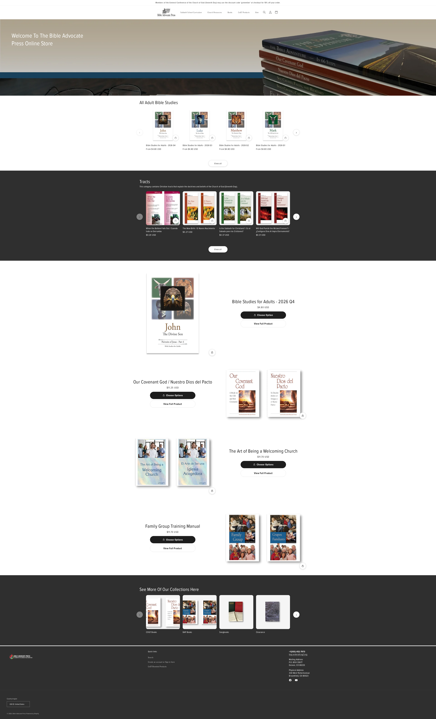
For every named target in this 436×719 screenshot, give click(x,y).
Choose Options (174, 395)
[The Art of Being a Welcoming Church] (172, 462)
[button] (192, 12)
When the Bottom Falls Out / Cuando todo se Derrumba (162, 230)
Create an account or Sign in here (161, 662)
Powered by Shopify (32, 714)
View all (218, 163)
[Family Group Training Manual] (263, 537)
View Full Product (263, 323)
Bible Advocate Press (19, 714)
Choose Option (265, 315)
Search (150, 657)
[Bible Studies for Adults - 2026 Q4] (172, 313)
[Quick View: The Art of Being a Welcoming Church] (212, 491)
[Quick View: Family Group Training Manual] (303, 566)
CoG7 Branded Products (157, 666)
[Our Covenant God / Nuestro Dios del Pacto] (263, 393)
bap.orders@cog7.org (298, 654)
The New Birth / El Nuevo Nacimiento (199, 228)
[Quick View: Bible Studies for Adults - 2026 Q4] (212, 352)
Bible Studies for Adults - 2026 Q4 (160, 145)
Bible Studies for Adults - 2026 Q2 (234, 145)
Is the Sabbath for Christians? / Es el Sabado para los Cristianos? (234, 230)
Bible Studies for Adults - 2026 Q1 (270, 145)
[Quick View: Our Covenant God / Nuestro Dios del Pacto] (303, 415)
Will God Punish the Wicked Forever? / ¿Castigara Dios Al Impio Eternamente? (272, 230)
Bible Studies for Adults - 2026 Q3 (197, 145)
